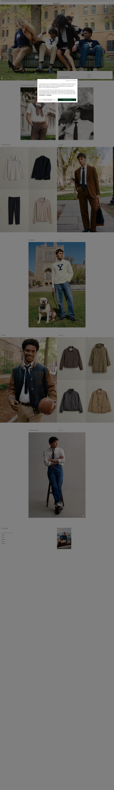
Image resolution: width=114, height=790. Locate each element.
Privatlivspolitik (42, 95)
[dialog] (57, 91)
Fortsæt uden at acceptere (71, 80)
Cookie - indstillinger (48, 99)
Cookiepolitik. (49, 95)
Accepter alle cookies (67, 99)
